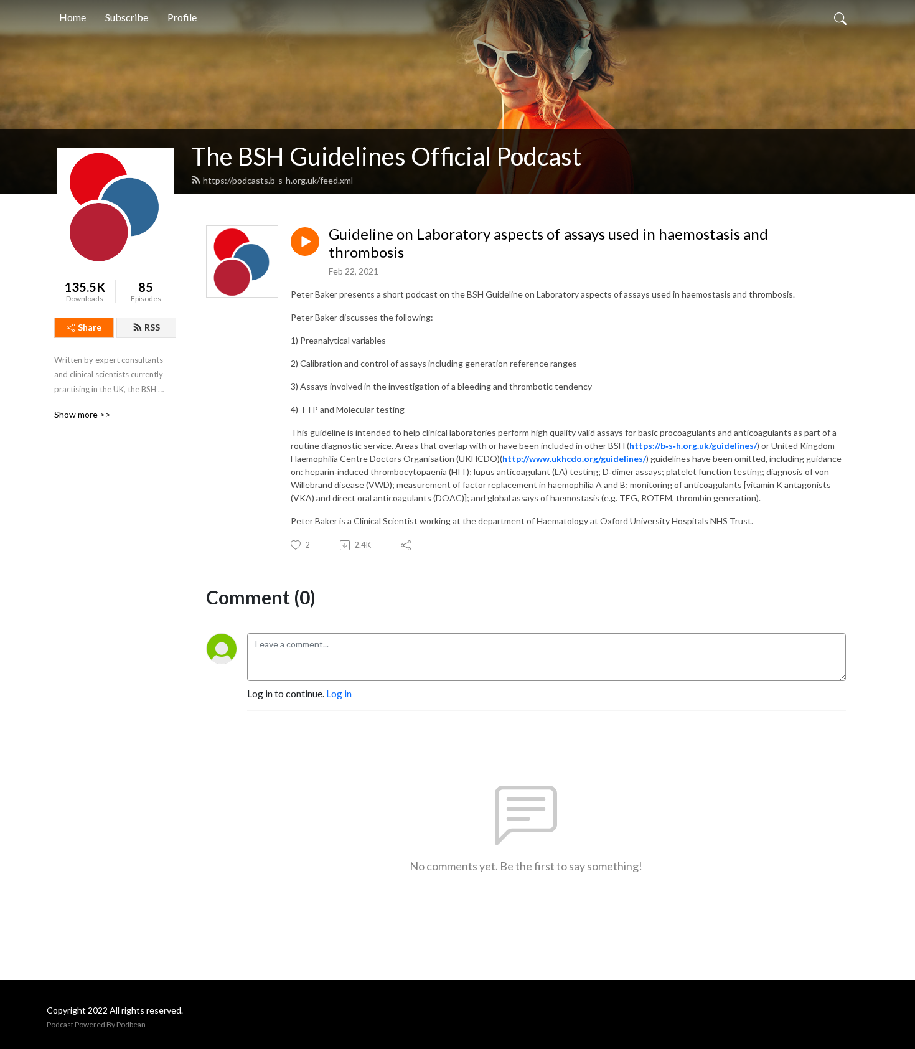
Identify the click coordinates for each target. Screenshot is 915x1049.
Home (72, 17)
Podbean (131, 1024)
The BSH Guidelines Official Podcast (386, 156)
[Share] (407, 545)
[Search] (840, 17)
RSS (152, 327)
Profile (182, 17)
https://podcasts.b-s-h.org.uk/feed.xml (278, 180)
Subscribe (126, 17)
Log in (339, 693)
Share (89, 327)
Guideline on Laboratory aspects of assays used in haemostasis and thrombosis (548, 243)
